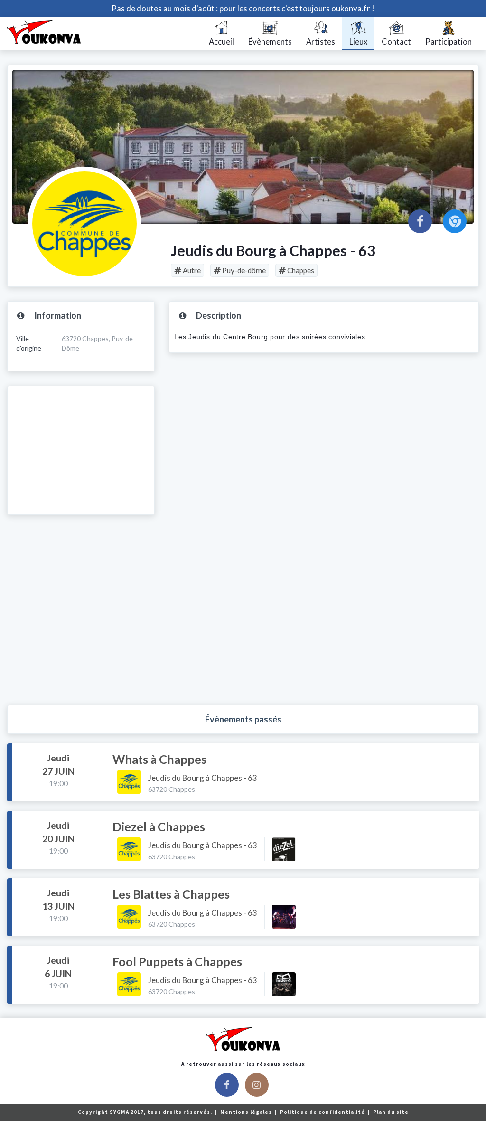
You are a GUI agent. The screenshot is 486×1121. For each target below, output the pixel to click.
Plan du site (391, 1112)
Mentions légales (246, 1112)
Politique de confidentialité (323, 1112)
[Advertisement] (81, 450)
